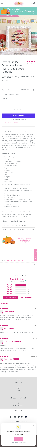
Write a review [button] (11, 297)
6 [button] (23, 57)
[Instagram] (22, 417)
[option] (18, 31)
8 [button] (30, 57)
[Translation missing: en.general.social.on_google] (19, 260)
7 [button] (27, 57)
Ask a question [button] (26, 297)
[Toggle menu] (2, 3)
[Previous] (2, 57)
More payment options (18, 119)
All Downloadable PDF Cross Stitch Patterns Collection (18, 77)
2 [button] (10, 57)
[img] (4, 309)
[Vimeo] (19, 417)
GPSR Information (18, 411)
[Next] (35, 57)
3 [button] (13, 57)
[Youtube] (15, 417)
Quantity (5, 98)
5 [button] (20, 57)
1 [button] (6, 57)
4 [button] (16, 57)
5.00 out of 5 (23, 279)
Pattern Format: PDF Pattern (11, 94)
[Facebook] (11, 417)
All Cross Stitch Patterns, (19, 76)
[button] (31, 61)
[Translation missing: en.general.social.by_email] (22, 260)
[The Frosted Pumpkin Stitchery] (18, 3)
